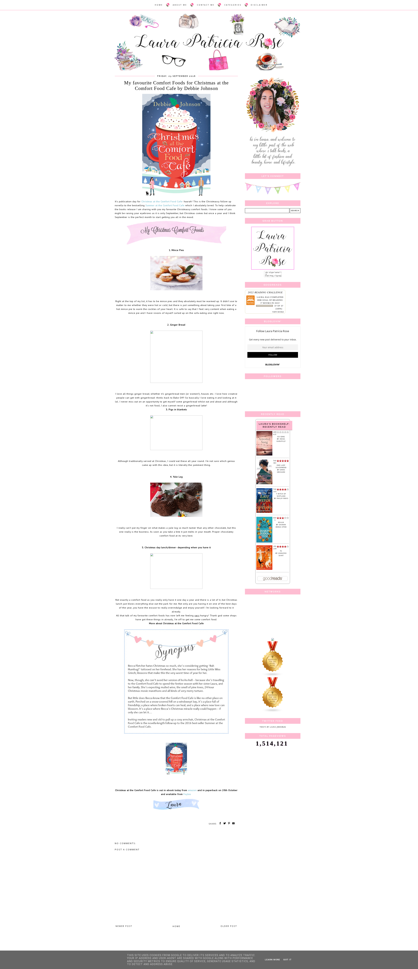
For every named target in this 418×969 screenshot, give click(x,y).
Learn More (272, 959)
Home (176, 926)
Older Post (229, 926)
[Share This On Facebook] (219, 823)
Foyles (188, 794)
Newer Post (124, 926)
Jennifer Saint (282, 554)
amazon (192, 790)
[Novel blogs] (272, 676)
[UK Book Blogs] (272, 712)
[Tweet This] (224, 823)
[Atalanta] (264, 569)
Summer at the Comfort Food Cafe (165, 205)
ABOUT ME (180, 5)
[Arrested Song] (264, 455)
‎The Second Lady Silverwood (279, 464)
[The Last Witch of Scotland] (264, 512)
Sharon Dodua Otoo (281, 526)
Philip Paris (282, 498)
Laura (260, 297)
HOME (159, 5)
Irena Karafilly (281, 440)
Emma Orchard (281, 471)
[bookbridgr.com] (272, 640)
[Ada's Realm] (264, 542)
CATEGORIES (232, 5)
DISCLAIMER (259, 5)
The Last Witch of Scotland (279, 492)
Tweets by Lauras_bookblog (273, 727)
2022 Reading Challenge (265, 292)
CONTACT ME (205, 5)
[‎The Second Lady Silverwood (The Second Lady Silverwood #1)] (264, 484)
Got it (287, 959)
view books (278, 312)
